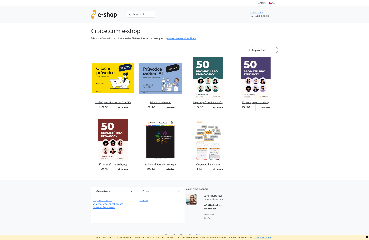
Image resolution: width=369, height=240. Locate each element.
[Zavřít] (367, 237)
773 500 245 (256, 12)
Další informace (262, 237)
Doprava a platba (102, 200)
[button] (272, 3)
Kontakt (261, 2)
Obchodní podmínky (104, 207)
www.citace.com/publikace (181, 38)
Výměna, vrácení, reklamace (108, 204)
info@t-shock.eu (213, 205)
